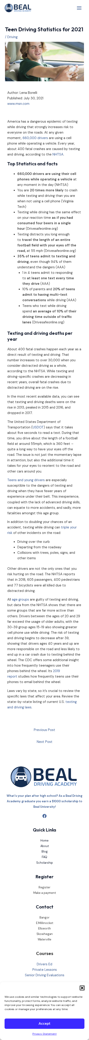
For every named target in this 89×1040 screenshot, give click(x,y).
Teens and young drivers (26, 480)
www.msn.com (18, 104)
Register (44, 887)
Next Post (44, 742)
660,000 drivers (35, 138)
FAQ (44, 857)
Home (44, 840)
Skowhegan (45, 934)
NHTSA (57, 154)
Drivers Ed (44, 964)
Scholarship (44, 863)
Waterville (44, 939)
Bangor (44, 917)
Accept (44, 1023)
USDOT (38, 427)
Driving (12, 37)
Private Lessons (44, 970)
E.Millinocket (44, 923)
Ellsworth (44, 928)
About (44, 846)
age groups (20, 599)
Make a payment (44, 893)
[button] (82, 988)
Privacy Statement (44, 1034)
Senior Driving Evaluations (44, 975)
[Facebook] (44, 816)
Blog (45, 851)
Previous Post (44, 730)
